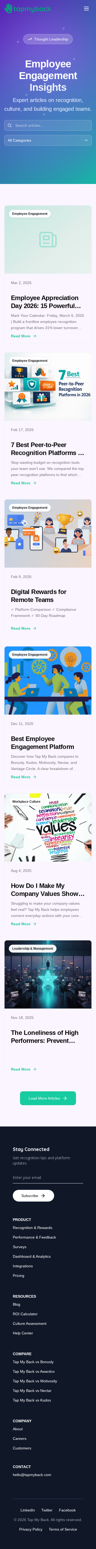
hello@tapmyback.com (32, 1475)
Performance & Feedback (34, 1237)
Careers (19, 1438)
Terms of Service (63, 1529)
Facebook (67, 1510)
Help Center (23, 1333)
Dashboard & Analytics (32, 1256)
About (18, 1429)
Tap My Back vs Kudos (32, 1400)
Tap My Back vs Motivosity (35, 1381)
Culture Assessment (29, 1323)
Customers (22, 1448)
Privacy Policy (30, 1529)
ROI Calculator (25, 1314)
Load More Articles (44, 1098)
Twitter (47, 1510)
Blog (16, 1304)
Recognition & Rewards (32, 1228)
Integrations (23, 1266)
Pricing (18, 1275)
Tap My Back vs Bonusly (33, 1362)
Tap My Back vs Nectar (32, 1390)
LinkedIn (28, 1510)
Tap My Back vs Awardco (34, 1371)
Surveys (19, 1247)
